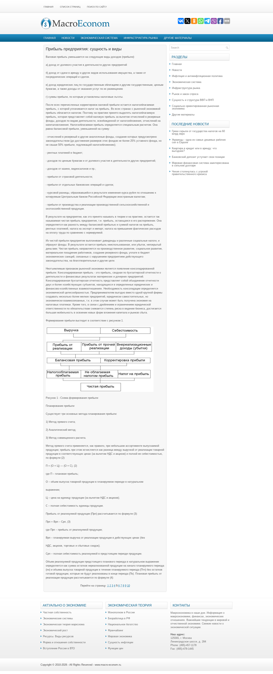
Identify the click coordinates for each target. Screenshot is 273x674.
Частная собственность (57, 612)
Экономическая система (99, 38)
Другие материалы (178, 38)
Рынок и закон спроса (185, 93)
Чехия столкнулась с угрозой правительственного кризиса (190, 173)
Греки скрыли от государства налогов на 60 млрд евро (198, 132)
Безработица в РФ (119, 618)
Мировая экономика (120, 636)
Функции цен (115, 648)
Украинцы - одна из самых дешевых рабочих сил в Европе (199, 141)
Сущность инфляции (120, 642)
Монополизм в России (121, 612)
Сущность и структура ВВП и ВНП (193, 99)
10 (128, 585)
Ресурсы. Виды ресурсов (58, 636)
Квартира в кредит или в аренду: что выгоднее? (194, 149)
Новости (68, 38)
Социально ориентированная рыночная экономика (195, 107)
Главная (48, 7)
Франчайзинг (115, 630)
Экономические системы (58, 618)
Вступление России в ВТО (59, 648)
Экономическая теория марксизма (63, 624)
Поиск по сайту (97, 7)
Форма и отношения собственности (64, 642)
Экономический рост (55, 630)
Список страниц (70, 7)
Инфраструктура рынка (141, 38)
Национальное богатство (123, 624)
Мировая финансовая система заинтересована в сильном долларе (200, 164)
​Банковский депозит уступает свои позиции (198, 156)
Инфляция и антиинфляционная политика (197, 76)
